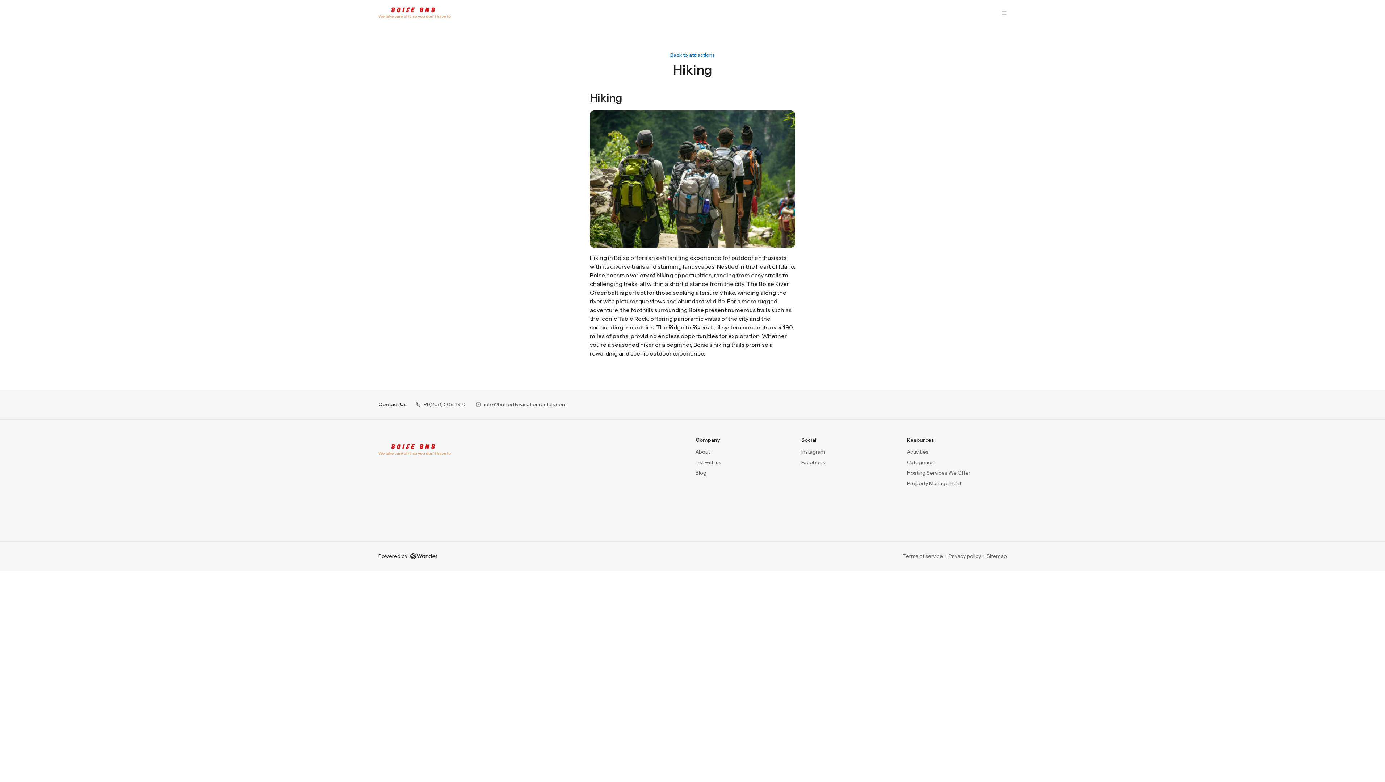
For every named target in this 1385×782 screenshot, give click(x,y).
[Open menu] (1004, 13)
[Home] (414, 450)
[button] (441, 404)
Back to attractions (692, 55)
